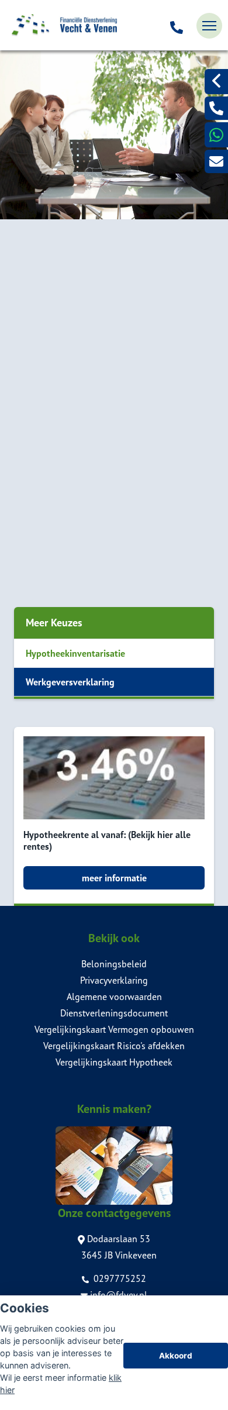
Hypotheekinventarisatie (75, 653)
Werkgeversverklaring (70, 682)
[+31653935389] (216, 134)
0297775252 (118, 1278)
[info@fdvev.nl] (216, 161)
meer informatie (114, 878)
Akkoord (175, 1355)
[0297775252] (176, 25)
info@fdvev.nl (118, 1295)
